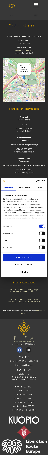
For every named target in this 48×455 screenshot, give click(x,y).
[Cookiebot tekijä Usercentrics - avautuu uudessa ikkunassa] (35, 181)
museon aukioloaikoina (24, 50)
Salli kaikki (24, 257)
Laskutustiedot (24, 398)
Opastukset (24, 391)
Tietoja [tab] (39, 187)
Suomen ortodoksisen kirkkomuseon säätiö (24, 290)
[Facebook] (19, 350)
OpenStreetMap (39, 101)
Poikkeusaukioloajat (24, 365)
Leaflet (30, 101)
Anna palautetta (24, 406)
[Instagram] (28, 350)
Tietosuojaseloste (24, 410)
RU (36, 15)
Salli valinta (24, 265)
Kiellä (24, 272)
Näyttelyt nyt (24, 387)
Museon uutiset (24, 402)
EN (12, 15)
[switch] (42, 233)
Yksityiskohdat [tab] (24, 187)
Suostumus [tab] (8, 187)
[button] (36, 4)
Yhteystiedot (24, 394)
